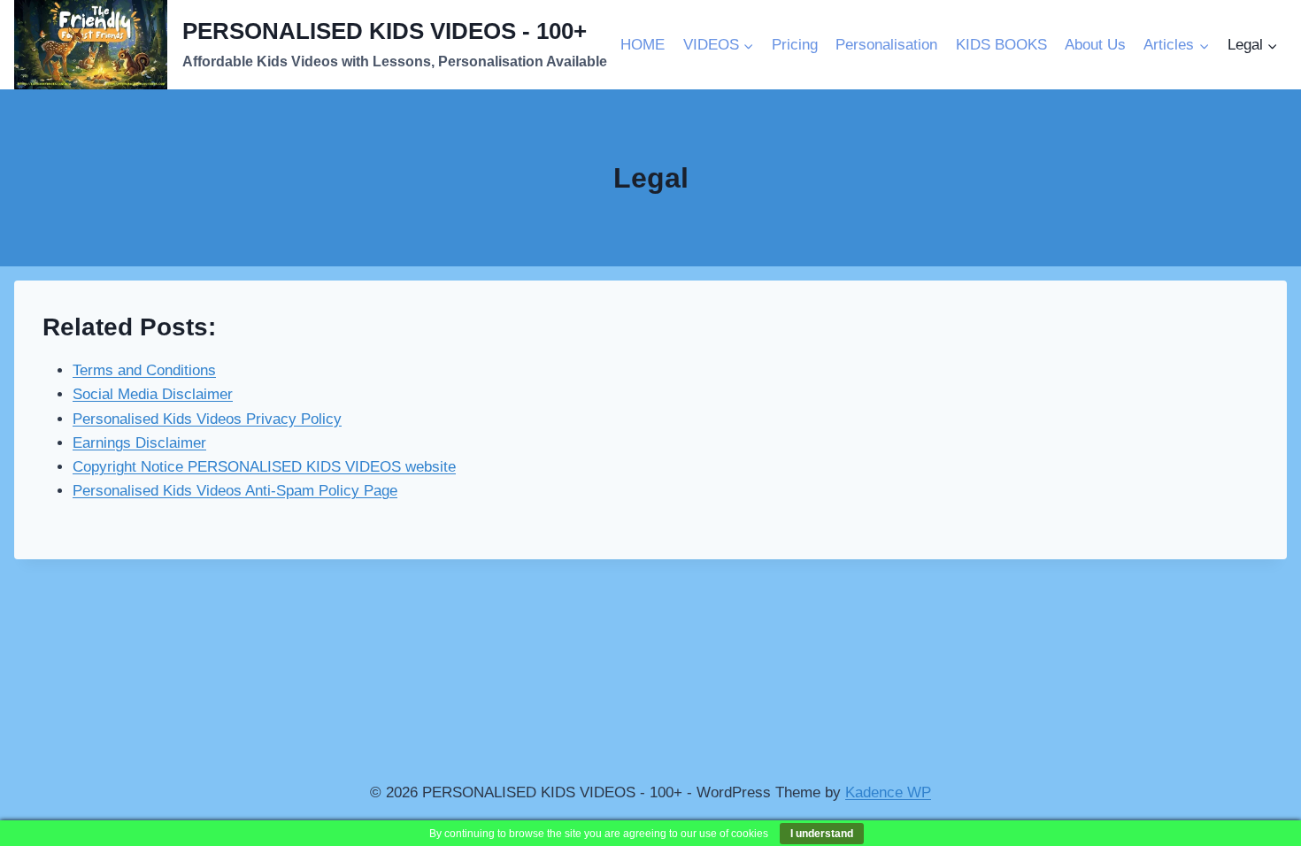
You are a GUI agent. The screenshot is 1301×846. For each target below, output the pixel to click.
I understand (821, 833)
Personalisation (886, 44)
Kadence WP (888, 792)
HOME (642, 44)
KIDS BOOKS (1001, 44)
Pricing (795, 44)
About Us (1095, 44)
